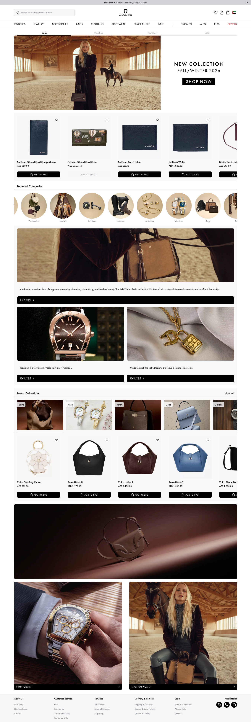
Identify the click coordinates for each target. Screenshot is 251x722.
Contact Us (59, 708)
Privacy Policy (181, 708)
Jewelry (39, 24)
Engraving (98, 713)
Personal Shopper (102, 708)
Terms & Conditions (183, 704)
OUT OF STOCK (89, 174)
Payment (178, 713)
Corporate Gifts (61, 717)
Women (187, 24)
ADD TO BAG (40, 174)
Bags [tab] (44, 32)
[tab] (40, 416)
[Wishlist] (215, 12)
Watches (20, 24)
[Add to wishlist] (56, 119)
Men (203, 24)
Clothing (97, 24)
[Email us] (234, 705)
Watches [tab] (98, 32)
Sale (161, 24)
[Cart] (228, 12)
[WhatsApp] (219, 705)
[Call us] (227, 705)
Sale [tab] (207, 32)
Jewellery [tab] (152, 32)
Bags (79, 24)
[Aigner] (125, 12)
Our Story (18, 704)
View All (229, 393)
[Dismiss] (247, 2)
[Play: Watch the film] (125, 541)
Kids (217, 24)
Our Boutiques (20, 708)
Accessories (60, 24)
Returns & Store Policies (145, 708)
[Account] (222, 12)
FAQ (56, 704)
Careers (17, 713)
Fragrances (142, 24)
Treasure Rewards (62, 713)
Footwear (119, 24)
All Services (99, 704)
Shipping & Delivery (144, 704)
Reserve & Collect (142, 713)
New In (232, 24)
